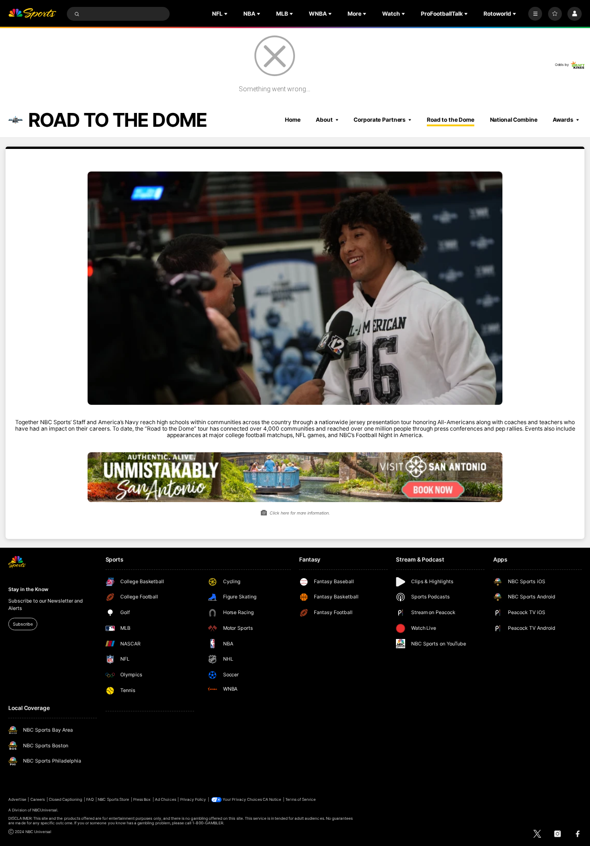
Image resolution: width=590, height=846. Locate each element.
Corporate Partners (380, 119)
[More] (535, 14)
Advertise (17, 799)
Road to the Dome (450, 119)
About (324, 119)
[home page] (32, 14)
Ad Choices (165, 799)
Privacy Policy (193, 799)
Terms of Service (300, 799)
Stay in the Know (28, 589)
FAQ (90, 799)
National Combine (513, 119)
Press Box (142, 799)
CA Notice (272, 799)
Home (293, 119)
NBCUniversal (45, 810)
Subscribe (22, 624)
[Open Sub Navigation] (227, 14)
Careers (37, 799)
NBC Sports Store (113, 799)
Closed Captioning (66, 799)
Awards (563, 119)
